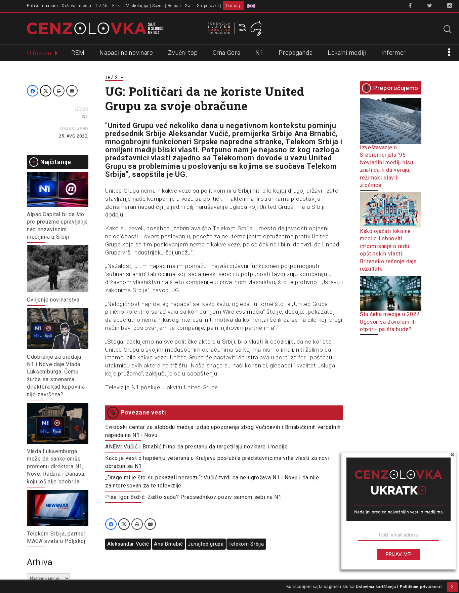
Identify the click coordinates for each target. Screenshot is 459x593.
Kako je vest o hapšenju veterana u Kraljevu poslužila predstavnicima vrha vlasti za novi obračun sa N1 (217, 462)
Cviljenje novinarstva (53, 299)
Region (174, 5)
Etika (117, 5)
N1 (259, 52)
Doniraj (233, 5)
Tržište (102, 5)
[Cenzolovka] (95, 28)
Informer (393, 52)
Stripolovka (208, 5)
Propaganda (295, 52)
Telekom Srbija (246, 544)
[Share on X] (45, 90)
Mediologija (137, 5)
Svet (189, 5)
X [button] (452, 587)
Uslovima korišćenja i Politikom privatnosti (399, 587)
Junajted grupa (206, 544)
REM (77, 52)
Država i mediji (76, 5)
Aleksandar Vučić (128, 544)
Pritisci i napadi (42, 5)
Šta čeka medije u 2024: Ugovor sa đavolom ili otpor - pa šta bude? (390, 321)
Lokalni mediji (347, 52)
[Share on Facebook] (32, 90)
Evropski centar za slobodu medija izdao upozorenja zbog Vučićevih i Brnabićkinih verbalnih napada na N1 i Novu (223, 431)
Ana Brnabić (168, 544)
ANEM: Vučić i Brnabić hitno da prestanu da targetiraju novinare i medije (196, 446)
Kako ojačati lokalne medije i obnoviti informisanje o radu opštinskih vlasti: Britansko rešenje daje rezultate (388, 250)
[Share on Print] (59, 90)
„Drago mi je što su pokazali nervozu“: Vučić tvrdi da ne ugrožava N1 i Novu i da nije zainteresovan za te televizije (212, 481)
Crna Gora (226, 52)
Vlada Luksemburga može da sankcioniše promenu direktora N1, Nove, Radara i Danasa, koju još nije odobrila (56, 466)
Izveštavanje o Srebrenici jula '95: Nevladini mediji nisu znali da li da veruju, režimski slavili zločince (386, 166)
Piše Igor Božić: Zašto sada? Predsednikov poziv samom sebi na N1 (193, 497)
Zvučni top (183, 52)
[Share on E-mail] (72, 90)
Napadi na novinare (126, 52)
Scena (158, 5)
